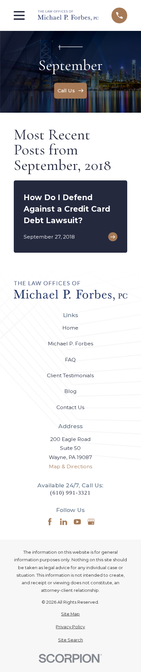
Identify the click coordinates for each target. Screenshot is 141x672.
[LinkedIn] (63, 521)
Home (70, 328)
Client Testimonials (70, 375)
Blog (70, 391)
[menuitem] (71, 614)
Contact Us (70, 407)
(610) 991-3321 (70, 493)
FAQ (70, 360)
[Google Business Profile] (91, 521)
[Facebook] (49, 521)
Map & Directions (70, 466)
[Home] (68, 15)
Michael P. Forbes (70, 343)
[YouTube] (77, 521)
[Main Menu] (19, 15)
